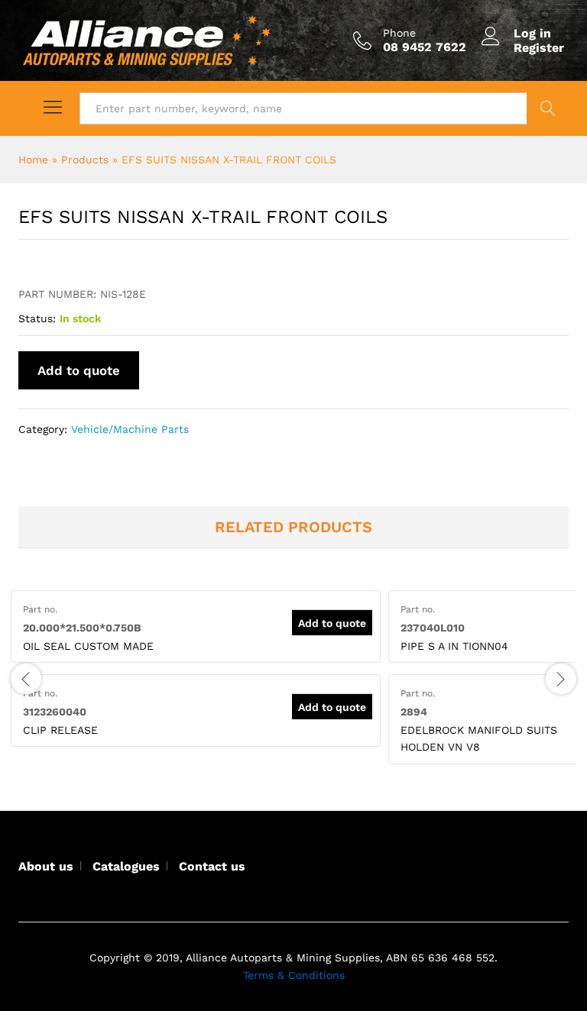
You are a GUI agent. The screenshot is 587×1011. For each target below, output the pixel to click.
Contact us (212, 866)
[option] (196, 626)
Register (539, 47)
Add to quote (78, 370)
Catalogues (126, 866)
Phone (399, 33)
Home (33, 159)
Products (85, 159)
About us (45, 866)
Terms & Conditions (294, 975)
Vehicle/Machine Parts (130, 429)
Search (548, 108)
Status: (37, 318)
